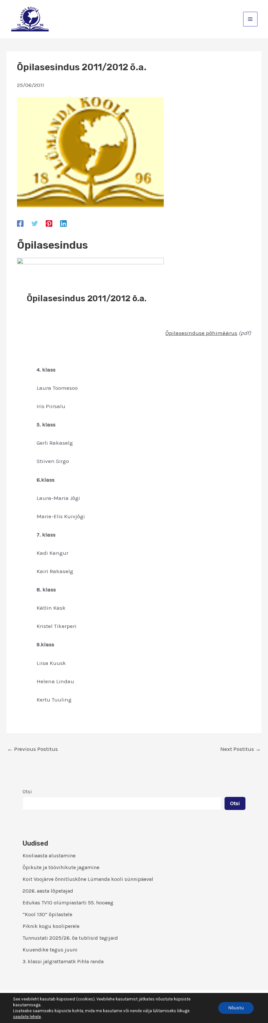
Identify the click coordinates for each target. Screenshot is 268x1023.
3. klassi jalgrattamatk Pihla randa (63, 961)
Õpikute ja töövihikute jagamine (61, 867)
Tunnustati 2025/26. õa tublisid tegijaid (70, 938)
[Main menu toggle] (250, 19)
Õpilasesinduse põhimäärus (201, 333)
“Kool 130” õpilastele (47, 914)
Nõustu (236, 1008)
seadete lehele (27, 1016)
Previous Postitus (32, 749)
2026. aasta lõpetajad (48, 891)
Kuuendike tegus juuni (50, 950)
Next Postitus (240, 749)
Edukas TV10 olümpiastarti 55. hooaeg (68, 902)
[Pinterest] (49, 223)
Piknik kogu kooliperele (51, 926)
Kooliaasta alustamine (49, 855)
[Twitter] (34, 223)
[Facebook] (20, 223)
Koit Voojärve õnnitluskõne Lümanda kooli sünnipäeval (88, 879)
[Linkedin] (63, 223)
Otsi (27, 791)
